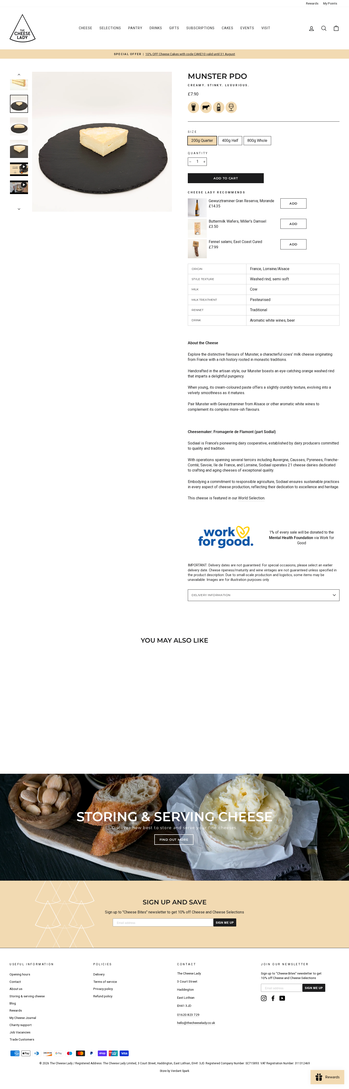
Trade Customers (21, 1039)
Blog (12, 1003)
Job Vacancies (19, 1032)
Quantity (198, 153)
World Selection (251, 498)
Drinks (156, 28)
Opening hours (19, 974)
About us (15, 989)
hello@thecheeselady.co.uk (196, 1023)
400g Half (230, 140)
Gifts (174, 28)
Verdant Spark (180, 1071)
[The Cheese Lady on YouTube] (282, 998)
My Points (330, 3)
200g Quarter (202, 140)
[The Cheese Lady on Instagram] (264, 998)
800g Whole (257, 140)
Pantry (135, 28)
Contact (15, 982)
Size (192, 132)
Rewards (312, 3)
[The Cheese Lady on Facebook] (273, 998)
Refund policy (102, 996)
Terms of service (105, 982)
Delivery (98, 974)
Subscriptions (200, 28)
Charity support (20, 1025)
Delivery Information (211, 595)
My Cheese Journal (22, 1018)
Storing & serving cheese (27, 996)
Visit (265, 28)
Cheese (85, 28)
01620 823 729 (188, 1015)
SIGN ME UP (225, 922)
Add (293, 203)
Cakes (227, 28)
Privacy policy (103, 989)
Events (247, 28)
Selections (110, 28)
